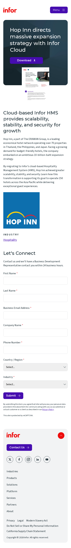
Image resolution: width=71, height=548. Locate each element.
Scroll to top (61, 435)
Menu (56, 9)
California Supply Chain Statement (26, 531)
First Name (9, 273)
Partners (12, 504)
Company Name (12, 325)
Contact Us (17, 447)
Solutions (12, 485)
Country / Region (12, 360)
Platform (12, 491)
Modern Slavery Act (37, 520)
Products (12, 478)
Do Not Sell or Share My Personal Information (32, 526)
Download (27, 61)
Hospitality (10, 240)
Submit (11, 395)
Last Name (9, 291)
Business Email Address (16, 308)
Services (11, 498)
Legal (20, 520)
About (10, 511)
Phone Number (11, 342)
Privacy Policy (48, 409)
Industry (8, 377)
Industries (12, 471)
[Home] (10, 10)
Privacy (11, 520)
